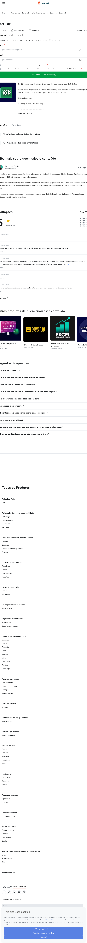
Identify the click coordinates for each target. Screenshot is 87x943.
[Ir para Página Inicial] (43, 2)
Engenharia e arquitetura (12, 619)
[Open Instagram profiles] (24, 892)
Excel (4, 855)
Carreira (5, 541)
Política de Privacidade (75, 68)
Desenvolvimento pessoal (12, 548)
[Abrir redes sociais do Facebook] (79, 168)
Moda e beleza (8, 745)
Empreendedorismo (9, 686)
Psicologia (6, 668)
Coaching (5, 545)
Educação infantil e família (13, 605)
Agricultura (6, 798)
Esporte (5, 834)
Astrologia (6, 516)
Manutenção (7, 721)
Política (5, 665)
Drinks (4, 569)
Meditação (6, 524)
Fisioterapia (6, 837)
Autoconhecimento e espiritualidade (18, 513)
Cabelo (4, 749)
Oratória (5, 552)
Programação (7, 858)
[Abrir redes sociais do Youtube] (84, 168)
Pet (3, 502)
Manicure (5, 756)
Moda (4, 763)
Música (4, 785)
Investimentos (7, 693)
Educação (5, 647)
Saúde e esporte (9, 826)
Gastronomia (7, 573)
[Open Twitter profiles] (9, 892)
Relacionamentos (9, 812)
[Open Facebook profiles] (3, 892)
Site (3, 862)
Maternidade (7, 608)
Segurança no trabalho (10, 626)
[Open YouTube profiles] (19, 892)
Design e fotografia (10, 587)
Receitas (5, 577)
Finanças (5, 690)
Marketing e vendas (10, 731)
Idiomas (5, 654)
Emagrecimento (8, 830)
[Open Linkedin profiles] (14, 892)
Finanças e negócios (10, 679)
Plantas (5, 802)
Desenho (5, 781)
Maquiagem (6, 760)
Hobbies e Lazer (9, 704)
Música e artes (8, 774)
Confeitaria (6, 566)
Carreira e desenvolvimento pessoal (18, 538)
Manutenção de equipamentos (15, 718)
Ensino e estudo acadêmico (14, 636)
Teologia (5, 527)
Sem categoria (8, 872)
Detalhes (16, 125)
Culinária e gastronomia (12, 562)
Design (4, 591)
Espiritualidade (8, 520)
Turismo (5, 707)
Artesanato (6, 777)
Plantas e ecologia (10, 795)
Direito (4, 643)
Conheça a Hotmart (10, 899)
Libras (4, 658)
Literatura (6, 661)
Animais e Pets (8, 499)
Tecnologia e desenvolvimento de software (21, 851)
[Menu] (3, 3)
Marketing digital (8, 735)
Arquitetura (6, 622)
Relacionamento (8, 816)
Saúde (4, 841)
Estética (5, 753)
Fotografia (6, 594)
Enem (4, 650)
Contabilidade (7, 682)
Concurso (5, 640)
